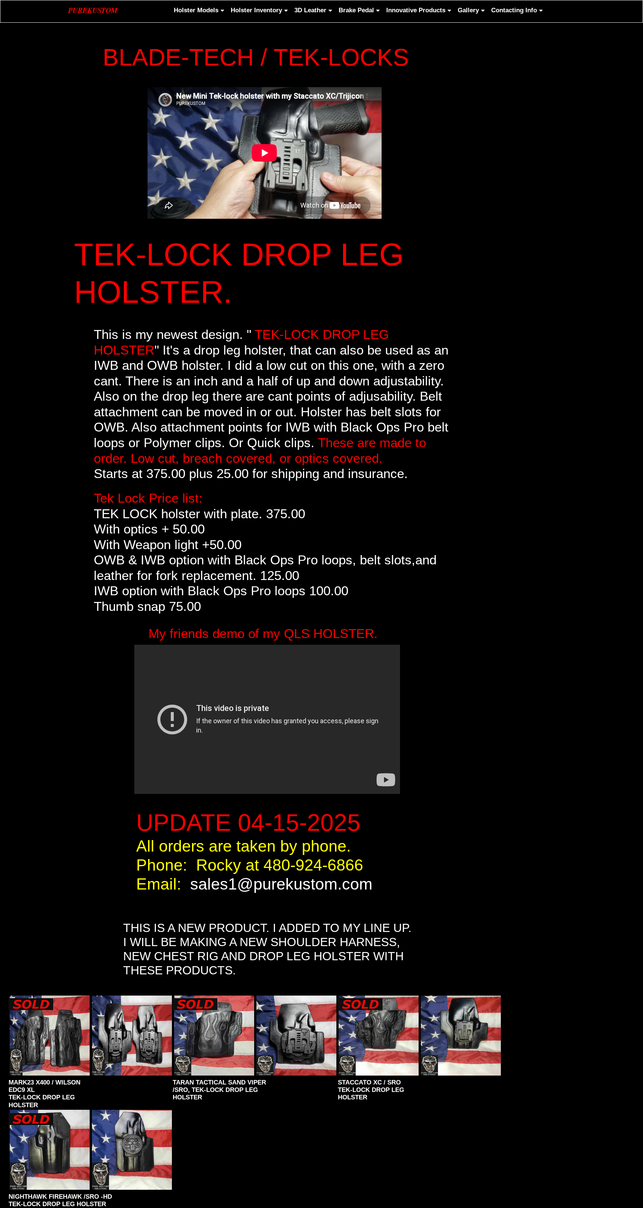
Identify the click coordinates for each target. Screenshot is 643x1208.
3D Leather (310, 10)
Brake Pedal (356, 10)
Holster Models (196, 10)
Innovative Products (415, 10)
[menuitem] (198, 10)
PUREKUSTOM (93, 10)
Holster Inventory (256, 10)
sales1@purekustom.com (281, 884)
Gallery (468, 10)
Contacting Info (514, 10)
